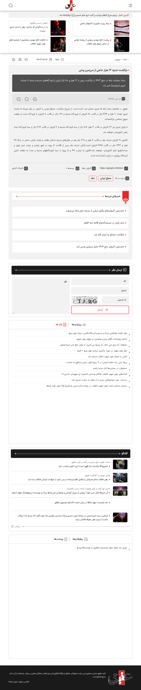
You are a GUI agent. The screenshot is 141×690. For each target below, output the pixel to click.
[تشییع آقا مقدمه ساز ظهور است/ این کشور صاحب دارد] (120, 464)
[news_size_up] (35, 99)
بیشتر (17, 526)
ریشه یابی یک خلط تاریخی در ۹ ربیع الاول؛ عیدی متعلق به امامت (96, 362)
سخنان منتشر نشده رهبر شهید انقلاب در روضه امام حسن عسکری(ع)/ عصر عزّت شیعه (86, 386)
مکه (93, 178)
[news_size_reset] (27, 99)
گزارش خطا (86, 168)
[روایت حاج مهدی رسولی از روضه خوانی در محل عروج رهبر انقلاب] (121, 44)
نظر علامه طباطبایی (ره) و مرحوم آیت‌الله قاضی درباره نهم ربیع (98, 333)
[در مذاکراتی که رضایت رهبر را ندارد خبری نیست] (58, 28)
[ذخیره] (20, 59)
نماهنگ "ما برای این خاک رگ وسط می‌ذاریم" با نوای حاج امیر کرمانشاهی (93, 345)
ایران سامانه (13, 681)
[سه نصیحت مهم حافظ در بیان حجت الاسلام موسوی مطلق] (120, 504)
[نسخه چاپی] (13, 59)
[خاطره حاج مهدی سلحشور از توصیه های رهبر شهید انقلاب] (58, 44)
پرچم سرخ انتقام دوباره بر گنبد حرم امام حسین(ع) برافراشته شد (88, 15)
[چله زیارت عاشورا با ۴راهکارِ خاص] (121, 28)
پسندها (71, 168)
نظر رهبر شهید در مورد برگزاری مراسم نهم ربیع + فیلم (102, 351)
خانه (125, 59)
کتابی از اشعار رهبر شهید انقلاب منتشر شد (107, 356)
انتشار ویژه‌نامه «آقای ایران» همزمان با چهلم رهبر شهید (101, 339)
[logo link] (70, 5)
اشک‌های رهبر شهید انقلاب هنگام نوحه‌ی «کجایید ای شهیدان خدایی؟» (94, 374)
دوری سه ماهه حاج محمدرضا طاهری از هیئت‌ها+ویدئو (102, 548)
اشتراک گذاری (17, 168)
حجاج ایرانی (105, 178)
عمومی (117, 59)
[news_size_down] (19, 99)
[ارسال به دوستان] (26, 59)
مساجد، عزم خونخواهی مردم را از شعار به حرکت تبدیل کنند (99, 380)
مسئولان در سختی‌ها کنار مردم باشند (110, 368)
